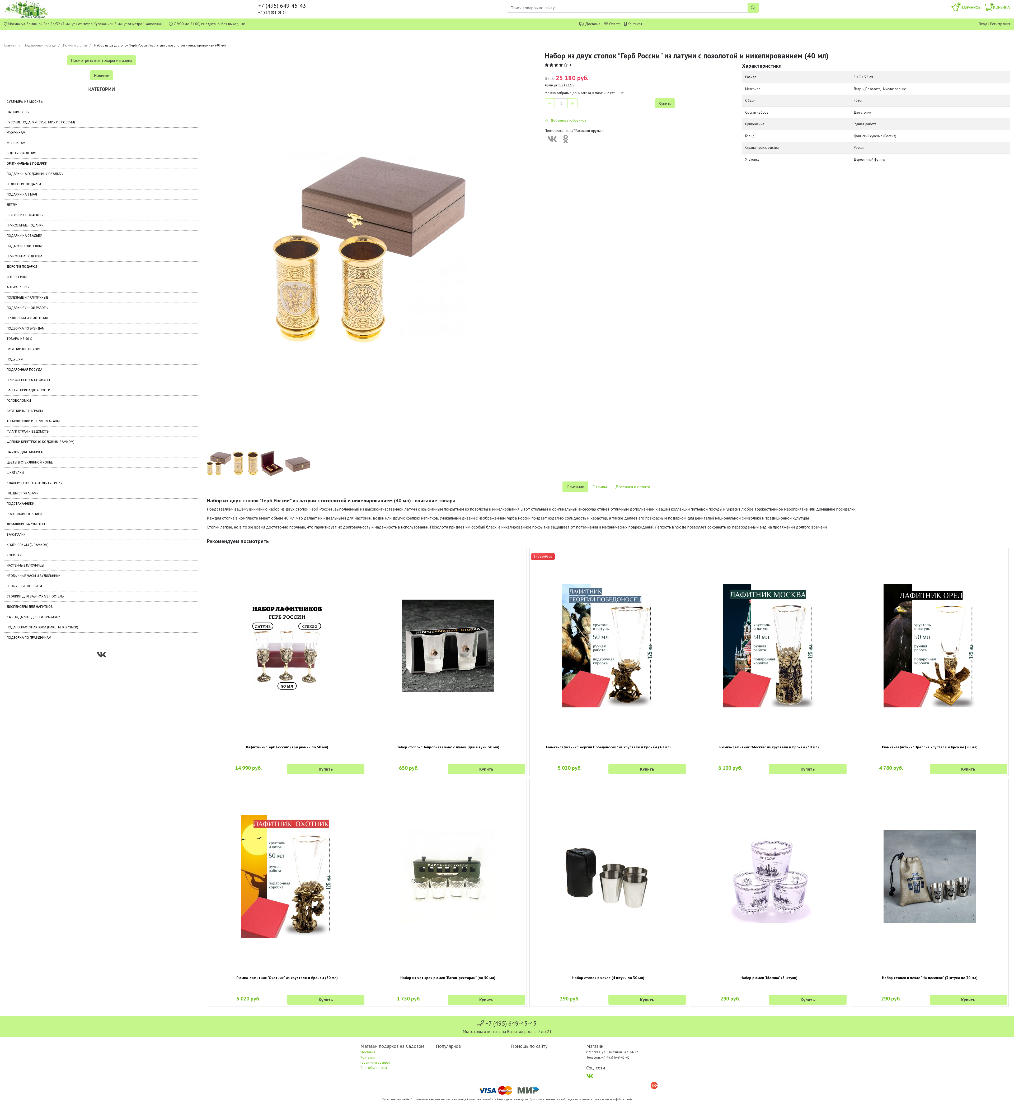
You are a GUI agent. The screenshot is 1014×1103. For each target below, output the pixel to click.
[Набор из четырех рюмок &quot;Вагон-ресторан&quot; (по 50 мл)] (447, 876)
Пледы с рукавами (23, 493)
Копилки (14, 555)
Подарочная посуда (40, 45)
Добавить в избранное (567, 120)
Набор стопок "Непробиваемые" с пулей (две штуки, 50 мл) (447, 747)
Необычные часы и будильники (33, 576)
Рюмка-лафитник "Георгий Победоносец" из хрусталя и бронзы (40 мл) (608, 747)
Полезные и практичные (27, 297)
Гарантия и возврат (375, 1062)
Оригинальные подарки (27, 163)
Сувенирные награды (25, 411)
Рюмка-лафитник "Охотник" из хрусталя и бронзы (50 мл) (287, 977)
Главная (10, 45)
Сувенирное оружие (24, 349)
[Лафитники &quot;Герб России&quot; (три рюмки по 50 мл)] (287, 646)
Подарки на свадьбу (24, 236)
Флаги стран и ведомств (28, 431)
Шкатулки (15, 473)
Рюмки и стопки (75, 45)
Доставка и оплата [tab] (632, 486)
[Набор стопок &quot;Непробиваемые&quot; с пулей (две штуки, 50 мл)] (447, 646)
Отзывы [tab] (600, 486)
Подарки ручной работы (27, 308)
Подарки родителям (24, 246)
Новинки (101, 75)
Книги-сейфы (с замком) (28, 545)
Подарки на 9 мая (22, 194)
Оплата (615, 23)
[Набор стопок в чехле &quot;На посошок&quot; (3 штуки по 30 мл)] (929, 876)
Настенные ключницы (25, 565)
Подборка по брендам (26, 328)
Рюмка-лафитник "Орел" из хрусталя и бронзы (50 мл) (930, 747)
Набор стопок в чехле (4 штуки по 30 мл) (608, 977)
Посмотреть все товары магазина (101, 60)
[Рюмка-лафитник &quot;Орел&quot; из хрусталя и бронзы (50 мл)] (929, 645)
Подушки (15, 359)
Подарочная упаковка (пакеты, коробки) (42, 627)
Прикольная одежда (24, 256)
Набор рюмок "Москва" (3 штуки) (768, 977)
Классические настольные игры (34, 483)
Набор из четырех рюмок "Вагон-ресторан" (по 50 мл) (447, 977)
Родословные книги (24, 514)
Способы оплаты (373, 1067)
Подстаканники (20, 504)
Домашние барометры (26, 524)
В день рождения (21, 153)
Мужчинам (16, 133)
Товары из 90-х (19, 339)
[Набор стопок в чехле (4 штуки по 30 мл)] (608, 876)
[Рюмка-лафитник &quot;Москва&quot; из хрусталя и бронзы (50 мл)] (769, 645)
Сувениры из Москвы (25, 102)
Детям (12, 205)
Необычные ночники (24, 586)
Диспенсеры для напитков (30, 607)
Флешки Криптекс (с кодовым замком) (40, 442)
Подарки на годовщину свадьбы (35, 174)
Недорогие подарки (24, 184)
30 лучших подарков (25, 215)
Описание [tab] (575, 486)
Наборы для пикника (25, 452)
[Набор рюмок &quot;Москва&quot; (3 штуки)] (769, 876)
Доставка (592, 23)
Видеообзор (543, 556)
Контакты (635, 23)
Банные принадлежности (28, 390)
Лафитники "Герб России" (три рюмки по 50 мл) (287, 747)
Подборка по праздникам (29, 637)
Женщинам (16, 143)
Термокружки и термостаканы (33, 421)
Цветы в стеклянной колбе (30, 462)
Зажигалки (16, 534)
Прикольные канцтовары (28, 380)
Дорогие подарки (22, 266)
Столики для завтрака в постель (35, 596)
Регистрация (1000, 23)
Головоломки (19, 400)
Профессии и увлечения (27, 318)
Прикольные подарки (25, 225)
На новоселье (18, 112)
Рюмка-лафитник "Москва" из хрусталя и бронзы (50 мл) (769, 747)
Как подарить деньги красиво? (33, 617)
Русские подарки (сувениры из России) (41, 122)
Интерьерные (18, 277)
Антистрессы (18, 287)
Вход (983, 23)
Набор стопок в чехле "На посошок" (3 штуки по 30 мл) (930, 977)
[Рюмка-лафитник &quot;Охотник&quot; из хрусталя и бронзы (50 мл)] (287, 876)
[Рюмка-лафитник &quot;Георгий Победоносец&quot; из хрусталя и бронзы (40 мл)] (608, 645)
